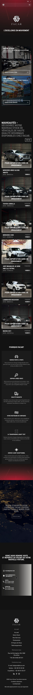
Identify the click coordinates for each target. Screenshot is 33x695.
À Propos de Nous (16, 643)
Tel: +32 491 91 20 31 (9, 582)
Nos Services (16, 637)
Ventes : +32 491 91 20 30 (16, 668)
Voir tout (28, 140)
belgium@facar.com (9, 570)
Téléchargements (16, 645)
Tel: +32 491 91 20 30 (9, 581)
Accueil (16, 632)
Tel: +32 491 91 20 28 (9, 589)
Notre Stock (16, 635)
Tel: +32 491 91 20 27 (9, 588)
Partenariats (16, 640)
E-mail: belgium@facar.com (16, 665)
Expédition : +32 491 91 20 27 (16, 670)
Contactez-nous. (16, 516)
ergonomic (25, 686)
